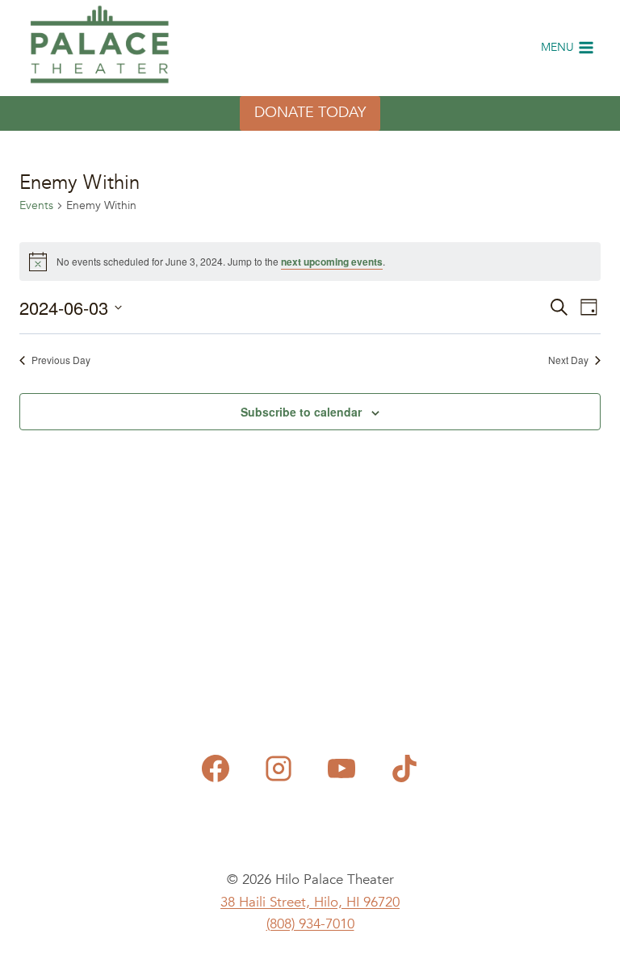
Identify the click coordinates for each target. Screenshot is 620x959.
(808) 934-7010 (310, 924)
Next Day (568, 360)
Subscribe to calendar (301, 412)
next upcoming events (332, 261)
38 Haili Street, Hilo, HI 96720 (310, 902)
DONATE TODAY (310, 113)
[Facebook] (215, 768)
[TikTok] (404, 768)
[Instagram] (278, 768)
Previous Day (60, 360)
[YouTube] (341, 768)
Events (36, 205)
